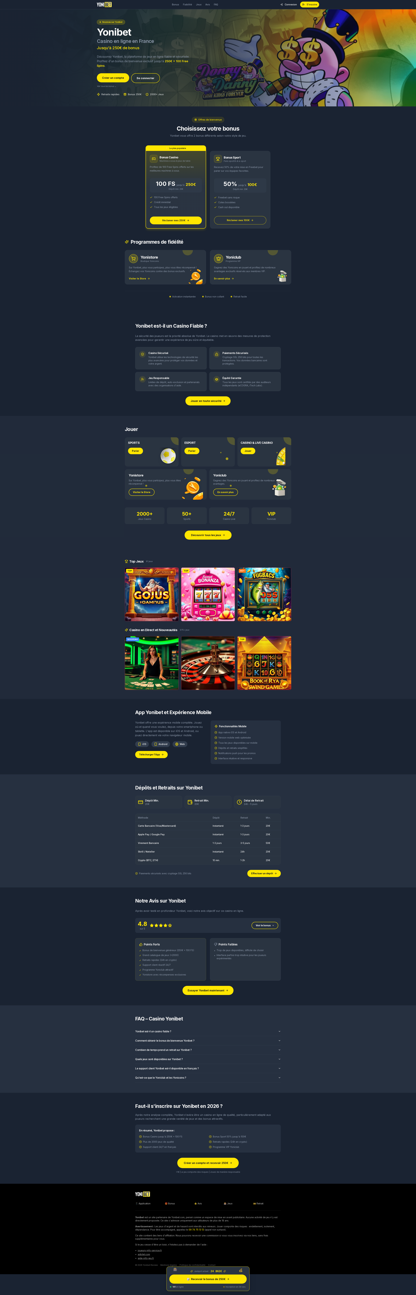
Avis (207, 4)
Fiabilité (187, 4)
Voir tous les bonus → (106, 86)
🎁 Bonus (170, 1203)
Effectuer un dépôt (262, 873)
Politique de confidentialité (192, 1265)
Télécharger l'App (149, 754)
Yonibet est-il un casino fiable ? (153, 1031)
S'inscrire (312, 4)
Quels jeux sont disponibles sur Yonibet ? (159, 1059)
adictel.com (144, 1254)
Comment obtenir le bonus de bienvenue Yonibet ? (164, 1040)
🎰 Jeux (228, 1203)
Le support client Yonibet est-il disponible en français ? (167, 1068)
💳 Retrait (258, 1203)
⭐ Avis (198, 1203)
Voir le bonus (263, 925)
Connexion (291, 4)
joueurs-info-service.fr (150, 1250)
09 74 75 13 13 (196, 1229)
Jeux (199, 4)
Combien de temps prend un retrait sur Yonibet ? (163, 1049)
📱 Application (142, 1203)
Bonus (175, 4)
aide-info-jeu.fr (146, 1258)
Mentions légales (168, 1265)
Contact (211, 1265)
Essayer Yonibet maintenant (206, 990)
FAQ (216, 4)
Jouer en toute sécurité (206, 401)
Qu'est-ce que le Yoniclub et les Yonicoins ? (160, 1077)
